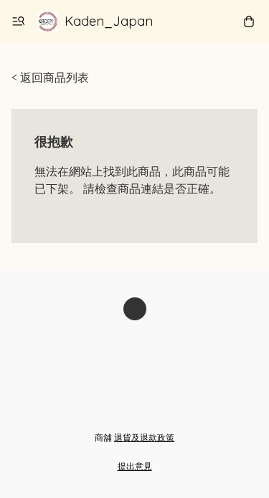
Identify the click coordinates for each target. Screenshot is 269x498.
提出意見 (135, 466)
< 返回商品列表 (50, 77)
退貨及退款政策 (144, 437)
